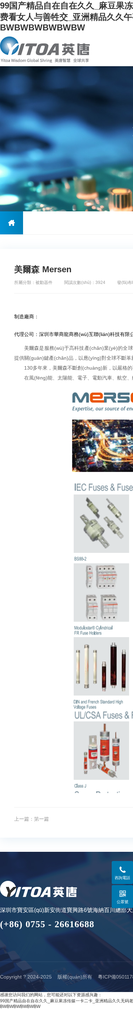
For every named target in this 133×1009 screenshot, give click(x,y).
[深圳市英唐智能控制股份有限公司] (45, 49)
